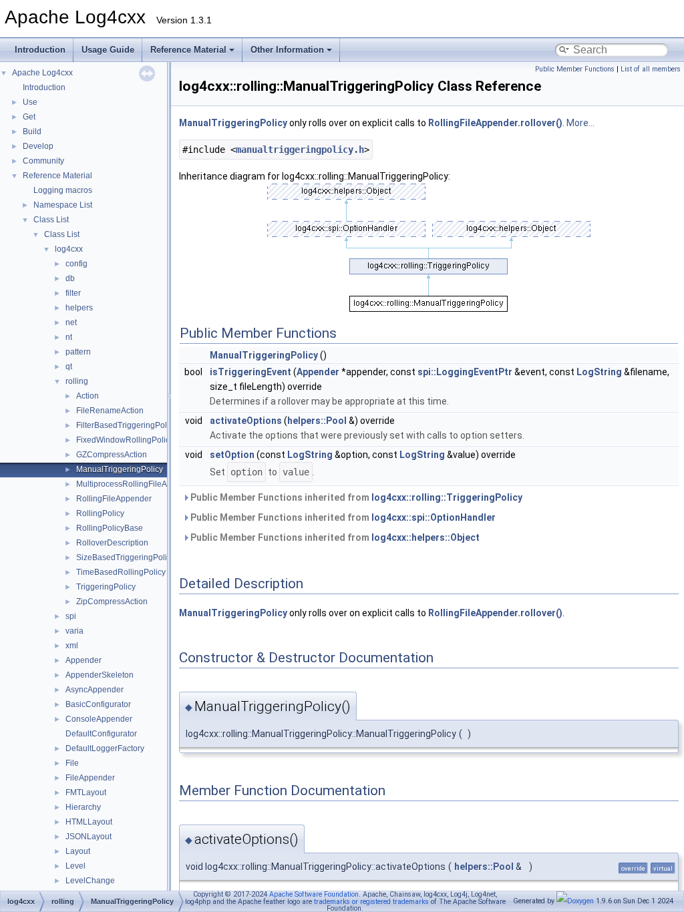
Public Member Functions (575, 69)
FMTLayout (85, 792)
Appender (83, 660)
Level (75, 866)
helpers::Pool (317, 420)
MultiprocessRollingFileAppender (137, 484)
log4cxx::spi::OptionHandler (433, 517)
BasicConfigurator (98, 704)
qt (68, 366)
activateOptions (246, 420)
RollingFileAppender (114, 498)
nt (68, 337)
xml (71, 645)
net (71, 322)
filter (73, 293)
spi (70, 616)
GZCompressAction (111, 454)
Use (30, 102)
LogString (599, 372)
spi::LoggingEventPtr (464, 372)
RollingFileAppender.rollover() (495, 123)
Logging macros (62, 190)
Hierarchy (83, 807)
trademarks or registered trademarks (371, 901)
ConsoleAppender (98, 719)
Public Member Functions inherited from (355, 497)
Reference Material (188, 50)
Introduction (40, 50)
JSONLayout (88, 836)
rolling (76, 381)
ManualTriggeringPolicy (119, 469)
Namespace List (62, 205)
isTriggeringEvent (250, 372)
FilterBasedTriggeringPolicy (126, 425)
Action (87, 396)
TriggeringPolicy (106, 587)
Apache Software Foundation (314, 894)
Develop (38, 146)
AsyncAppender (94, 689)
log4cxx (69, 249)
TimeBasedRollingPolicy (121, 572)
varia (74, 631)
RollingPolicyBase (109, 528)
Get (29, 117)
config (76, 263)
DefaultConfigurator (101, 733)
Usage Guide (107, 50)
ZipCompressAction (112, 601)
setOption (232, 454)
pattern (78, 352)
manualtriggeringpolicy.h (300, 149)
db (70, 278)
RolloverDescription (112, 542)
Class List (51, 219)
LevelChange (90, 880)
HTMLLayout (88, 822)
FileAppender (90, 777)
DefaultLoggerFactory (104, 748)
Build (32, 131)
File (72, 763)
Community (43, 161)
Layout (77, 851)
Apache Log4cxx (42, 72)
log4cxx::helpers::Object (425, 537)
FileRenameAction (110, 410)
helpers (79, 307)
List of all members (651, 69)
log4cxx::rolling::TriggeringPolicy (446, 497)
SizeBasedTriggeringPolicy (125, 557)
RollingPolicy (100, 513)
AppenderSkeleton (99, 675)
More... (580, 123)
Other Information (287, 50)
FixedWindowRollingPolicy (125, 440)
